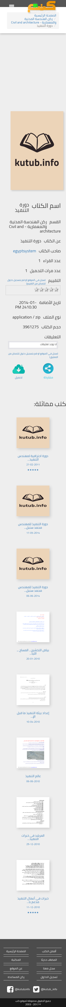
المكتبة (16, 960)
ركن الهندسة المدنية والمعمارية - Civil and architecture (33, 20)
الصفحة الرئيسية (45, 15)
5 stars (56, 289)
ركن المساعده (16, 977)
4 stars (51, 289)
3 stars (46, 289)
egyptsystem (24, 251)
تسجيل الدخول (49, 977)
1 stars (36, 289)
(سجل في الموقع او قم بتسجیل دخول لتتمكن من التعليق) (33, 355)
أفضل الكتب (49, 951)
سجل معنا (49, 968)
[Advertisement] (33, 68)
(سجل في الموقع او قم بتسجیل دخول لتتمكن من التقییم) (26, 282)
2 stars (41, 289)
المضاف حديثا (49, 960)
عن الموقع (16, 968)
